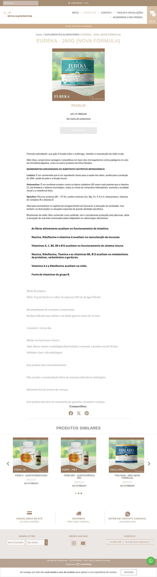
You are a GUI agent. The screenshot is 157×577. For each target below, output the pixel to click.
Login (86, 3)
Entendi (129, 572)
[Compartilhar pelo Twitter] (79, 413)
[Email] (83, 543)
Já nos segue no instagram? (78, 26)
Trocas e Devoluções (129, 12)
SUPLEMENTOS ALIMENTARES (61, 34)
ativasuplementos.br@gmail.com (137, 542)
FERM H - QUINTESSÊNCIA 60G (31, 475)
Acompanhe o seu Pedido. (127, 17)
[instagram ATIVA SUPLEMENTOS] (73, 543)
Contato (106, 12)
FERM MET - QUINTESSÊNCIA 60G (79, 476)
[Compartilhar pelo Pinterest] (87, 413)
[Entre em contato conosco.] (128, 514)
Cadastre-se (76, 3)
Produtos (89, 12)
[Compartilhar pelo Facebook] (71, 413)
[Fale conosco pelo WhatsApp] (151, 561)
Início (75, 12)
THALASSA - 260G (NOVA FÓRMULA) (127, 476)
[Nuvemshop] (78, 565)
